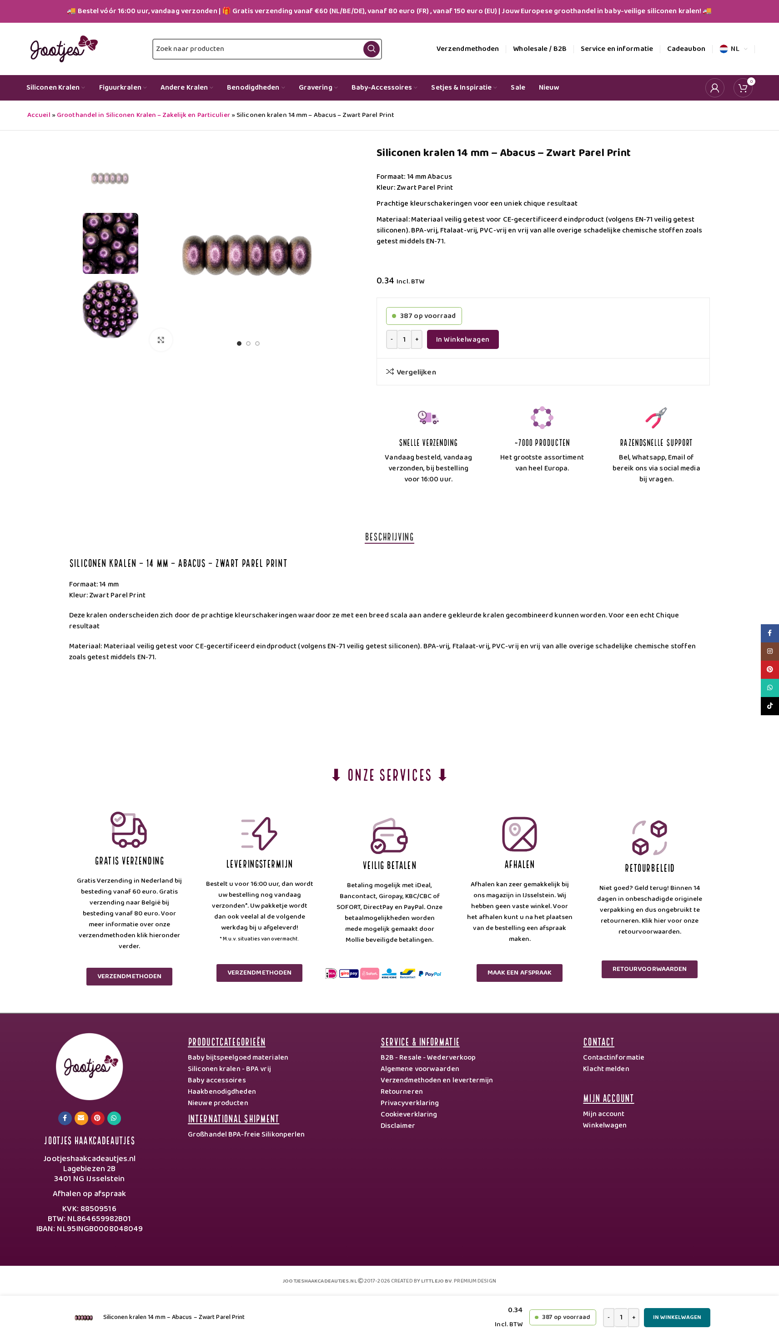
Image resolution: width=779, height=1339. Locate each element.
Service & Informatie (420, 1041)
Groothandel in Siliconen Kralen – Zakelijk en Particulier (143, 115)
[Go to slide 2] (248, 345)
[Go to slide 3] (257, 345)
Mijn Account (608, 1097)
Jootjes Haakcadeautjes (89, 1139)
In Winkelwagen (463, 339)
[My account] (715, 88)
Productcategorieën (227, 1041)
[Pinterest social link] (98, 1118)
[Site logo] (62, 48)
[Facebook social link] (65, 1118)
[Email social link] (81, 1118)
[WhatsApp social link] (114, 1118)
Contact (598, 1041)
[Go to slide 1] (239, 345)
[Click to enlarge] (161, 339)
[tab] (389, 536)
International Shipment (233, 1117)
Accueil (38, 115)
